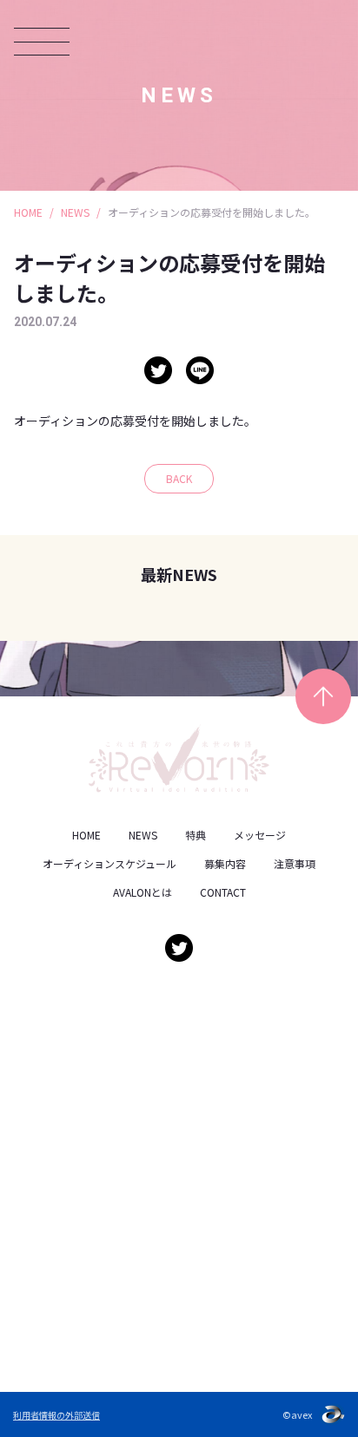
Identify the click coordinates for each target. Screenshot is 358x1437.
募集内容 (225, 863)
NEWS (75, 212)
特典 (195, 834)
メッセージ (260, 834)
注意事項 (294, 863)
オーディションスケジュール (109, 863)
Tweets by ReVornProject (95, 998)
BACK (179, 478)
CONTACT (223, 892)
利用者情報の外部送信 (56, 1414)
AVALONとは (142, 892)
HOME (28, 212)
